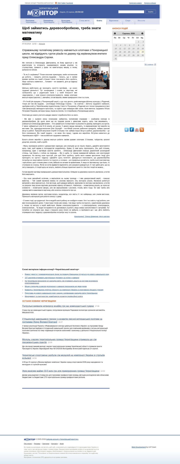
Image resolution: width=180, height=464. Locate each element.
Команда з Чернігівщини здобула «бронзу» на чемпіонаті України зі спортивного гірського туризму (64, 290)
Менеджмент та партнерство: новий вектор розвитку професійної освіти (54, 296)
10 (116, 49)
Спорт (127, 21)
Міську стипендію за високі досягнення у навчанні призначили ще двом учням (56, 286)
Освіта (99, 21)
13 (129, 49)
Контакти (54, 443)
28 (133, 55)
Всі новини (149, 64)
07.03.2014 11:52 (29, 44)
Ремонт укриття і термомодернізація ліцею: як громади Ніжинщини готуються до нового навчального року (67, 274)
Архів (62, 443)
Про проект (28, 443)
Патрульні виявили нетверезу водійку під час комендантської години (58, 306)
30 (143, 55)
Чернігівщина (31, 21)
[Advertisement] (66, 246)
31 (116, 59)
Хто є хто (141, 21)
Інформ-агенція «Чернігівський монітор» (41, 8)
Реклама (37, 443)
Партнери (45, 443)
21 (133, 52)
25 (120, 55)
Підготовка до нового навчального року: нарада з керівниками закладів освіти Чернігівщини (61, 293)
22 (138, 52)
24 (116, 55)
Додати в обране (150, 3)
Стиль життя (84, 21)
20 (129, 52)
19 (125, 52)
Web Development (139, 447)
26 (125, 55)
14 (133, 49)
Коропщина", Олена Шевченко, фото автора (92, 216)
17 (116, 52)
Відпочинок (113, 21)
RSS (59, 3)
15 (138, 49)
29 (138, 55)
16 (143, 49)
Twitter (63, 3)
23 (143, 52)
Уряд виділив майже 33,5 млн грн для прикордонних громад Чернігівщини (60, 371)
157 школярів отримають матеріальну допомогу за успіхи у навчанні (52, 278)
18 (120, 52)
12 (125, 49)
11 (120, 49)
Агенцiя (42, 44)
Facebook (69, 3)
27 (129, 55)
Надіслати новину (135, 3)
